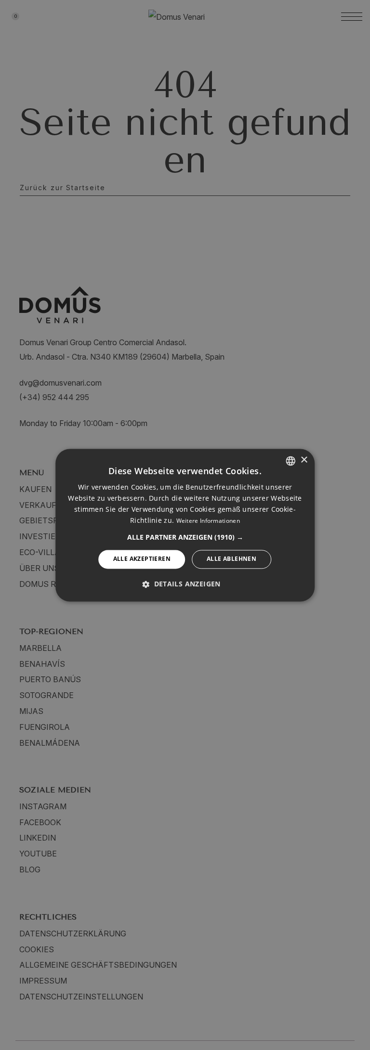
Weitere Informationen (208, 521)
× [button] (303, 460)
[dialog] (185, 525)
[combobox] (290, 461)
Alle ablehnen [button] (231, 559)
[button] (185, 537)
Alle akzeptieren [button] (142, 559)
